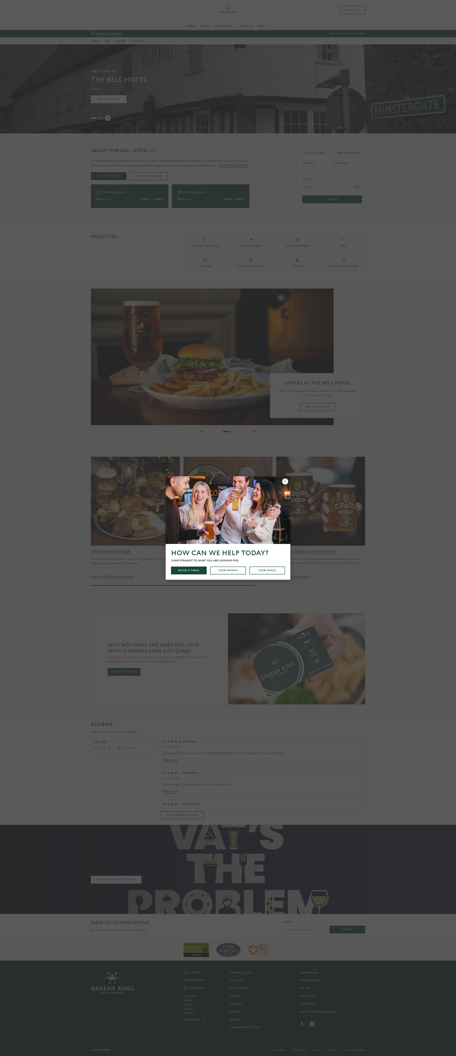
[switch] (183, 33)
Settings (264, 33)
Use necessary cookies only (345, 21)
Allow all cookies (345, 9)
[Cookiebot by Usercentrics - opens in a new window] (104, 33)
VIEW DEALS (267, 570)
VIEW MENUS (228, 570)
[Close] (285, 481)
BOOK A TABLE (189, 570)
